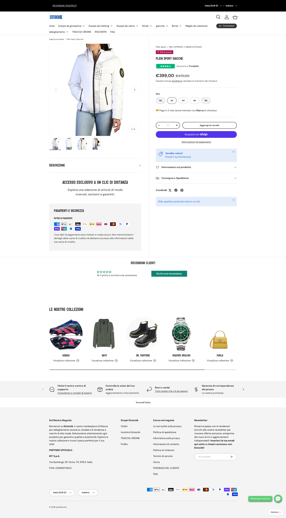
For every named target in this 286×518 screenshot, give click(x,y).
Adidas (66, 355)
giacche (160, 25)
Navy (104, 355)
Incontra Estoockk (130, 432)
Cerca (156, 462)
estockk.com (61, 507)
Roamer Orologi (181, 355)
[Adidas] (66, 334)
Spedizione (177, 81)
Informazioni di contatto (166, 444)
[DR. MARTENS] (143, 334)
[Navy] (104, 334)
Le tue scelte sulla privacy (167, 426)
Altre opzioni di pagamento (196, 141)
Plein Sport (161, 47)
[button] (235, 17)
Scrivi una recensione (169, 273)
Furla (220, 355)
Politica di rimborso (163, 450)
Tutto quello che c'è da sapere (171, 391)
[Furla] (220, 334)
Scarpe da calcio (125, 25)
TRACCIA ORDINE (81, 31)
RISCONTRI (101, 31)
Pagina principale (56, 39)
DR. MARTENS (143, 355)
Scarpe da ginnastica (69, 25)
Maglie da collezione (196, 25)
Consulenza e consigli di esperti (74, 393)
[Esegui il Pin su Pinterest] (182, 190)
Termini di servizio (163, 456)
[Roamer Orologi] (181, 334)
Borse (175, 25)
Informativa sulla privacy (166, 438)
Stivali (145, 25)
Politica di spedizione (164, 432)
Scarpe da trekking (99, 25)
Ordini (124, 426)
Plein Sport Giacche (75, 39)
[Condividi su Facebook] (176, 190)
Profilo (124, 444)
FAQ (112, 31)
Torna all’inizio (143, 402)
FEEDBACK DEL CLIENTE (166, 468)
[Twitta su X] (170, 190)
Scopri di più (98, 5)
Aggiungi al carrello (209, 125)
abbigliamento (57, 31)
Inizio (52, 25)
